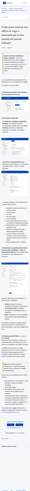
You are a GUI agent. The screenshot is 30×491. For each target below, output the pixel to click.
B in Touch (4, 8)
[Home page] (8, 2)
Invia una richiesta (19, 433)
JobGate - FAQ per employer (15, 8)
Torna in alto (5, 438)
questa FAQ (21, 64)
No (19, 424)
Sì (10, 424)
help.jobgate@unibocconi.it (11, 412)
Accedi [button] (25, 3)
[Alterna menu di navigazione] (21, 3)
